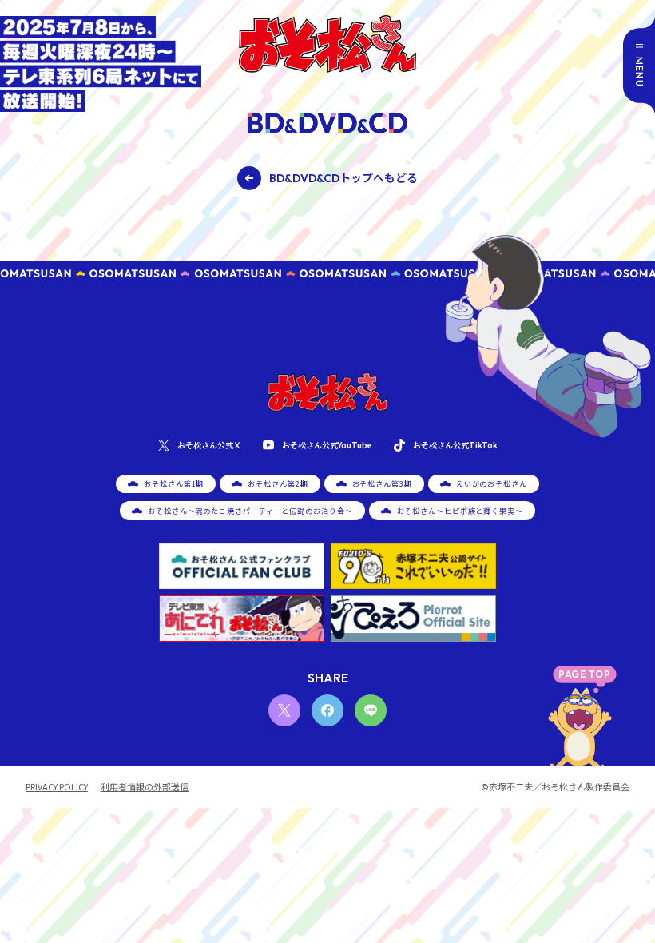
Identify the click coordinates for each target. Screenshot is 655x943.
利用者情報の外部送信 (145, 787)
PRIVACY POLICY (57, 787)
